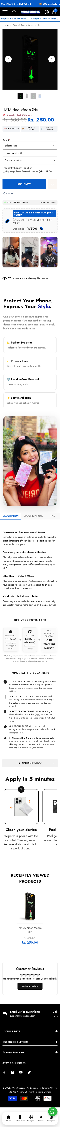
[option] (30, 59)
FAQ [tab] (52, 516)
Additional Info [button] (13, 1052)
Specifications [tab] (33, 516)
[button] (13, 12)
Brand (6, 140)
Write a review (30, 986)
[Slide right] (51, 59)
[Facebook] (4, 1072)
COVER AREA (11, 153)
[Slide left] (8, 59)
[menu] (5, 12)
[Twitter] (29, 1072)
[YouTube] (21, 1072)
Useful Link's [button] (11, 1031)
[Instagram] (12, 1072)
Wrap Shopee (18, 1087)
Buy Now (24, 184)
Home (5, 25)
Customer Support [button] (15, 1042)
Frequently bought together (17, 168)
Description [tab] (10, 516)
